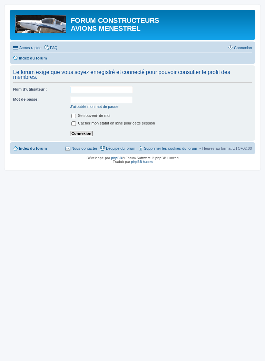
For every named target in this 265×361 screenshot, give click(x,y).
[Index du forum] (41, 22)
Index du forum (33, 148)
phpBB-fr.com (142, 162)
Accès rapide (30, 48)
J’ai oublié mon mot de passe (94, 106)
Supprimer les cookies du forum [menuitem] (170, 148)
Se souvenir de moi (93, 115)
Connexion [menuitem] (243, 48)
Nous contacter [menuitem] (84, 148)
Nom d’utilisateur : (30, 89)
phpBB (116, 158)
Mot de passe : (26, 99)
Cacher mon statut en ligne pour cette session (116, 123)
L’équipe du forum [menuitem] (120, 148)
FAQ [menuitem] (54, 48)
